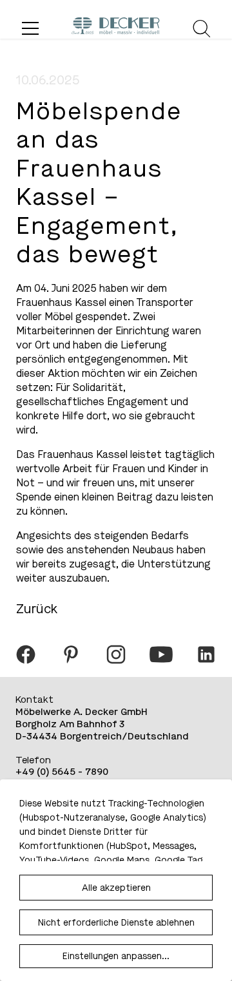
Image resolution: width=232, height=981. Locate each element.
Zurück (36, 609)
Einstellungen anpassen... (116, 956)
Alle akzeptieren (116, 888)
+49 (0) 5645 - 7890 (61, 771)
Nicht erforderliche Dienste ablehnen (116, 923)
